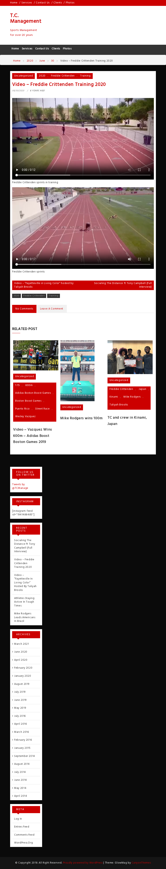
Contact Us (43, 3)
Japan (142, 389)
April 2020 (21, 660)
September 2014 (24, 756)
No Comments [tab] (24, 309)
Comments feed (24, 835)
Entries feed (21, 827)
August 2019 (21, 684)
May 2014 (20, 788)
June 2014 (20, 780)
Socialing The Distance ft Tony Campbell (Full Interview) (123, 285)
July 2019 (20, 692)
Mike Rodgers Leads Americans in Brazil (24, 617)
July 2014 (20, 772)
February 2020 (23, 668)
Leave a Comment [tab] (51, 309)
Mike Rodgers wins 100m (81, 418)
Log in (18, 819)
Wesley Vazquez (25, 416)
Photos (70, 3)
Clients (57, 3)
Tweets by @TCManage (20, 486)
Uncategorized (23, 76)
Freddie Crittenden (63, 76)
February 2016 (23, 740)
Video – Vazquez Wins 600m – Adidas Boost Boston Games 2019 (32, 436)
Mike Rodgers (132, 397)
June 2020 (20, 652)
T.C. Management (26, 19)
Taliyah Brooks (119, 405)
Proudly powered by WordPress (83, 863)
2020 (42, 76)
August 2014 (22, 764)
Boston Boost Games (28, 401)
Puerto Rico (22, 409)
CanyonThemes (141, 863)
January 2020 (22, 676)
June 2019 (20, 700)
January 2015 (22, 748)
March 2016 (21, 732)
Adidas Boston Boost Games (33, 393)
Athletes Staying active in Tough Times (24, 602)
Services (26, 3)
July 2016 (20, 716)
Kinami (114, 397)
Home (14, 3)
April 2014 (20, 796)
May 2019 (20, 708)
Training (85, 76)
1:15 (17, 385)
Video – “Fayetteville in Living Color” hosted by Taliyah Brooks (43, 285)
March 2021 (21, 644)
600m (29, 385)
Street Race (42, 409)
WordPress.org (23, 843)
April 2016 (20, 724)
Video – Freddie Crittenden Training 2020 (24, 563)
